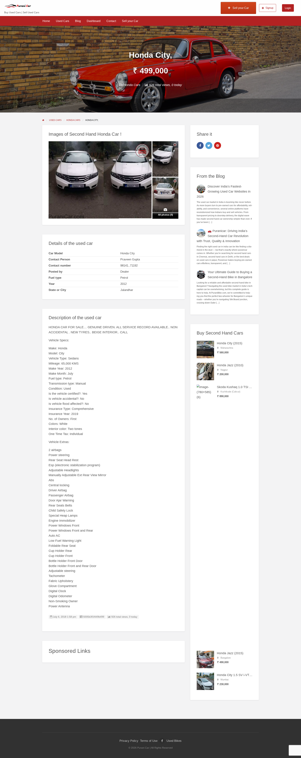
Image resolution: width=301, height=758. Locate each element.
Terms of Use (148, 740)
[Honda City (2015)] (205, 349)
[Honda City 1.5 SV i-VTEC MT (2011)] (205, 681)
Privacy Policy (128, 740)
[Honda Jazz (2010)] (205, 371)
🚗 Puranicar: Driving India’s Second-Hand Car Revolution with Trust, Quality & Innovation (223, 236)
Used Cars (62, 21)
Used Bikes (174, 740)
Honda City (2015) (229, 343)
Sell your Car (240, 7)
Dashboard (94, 21)
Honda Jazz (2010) (230, 365)
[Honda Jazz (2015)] (205, 659)
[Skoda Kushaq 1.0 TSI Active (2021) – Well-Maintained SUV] (205, 515)
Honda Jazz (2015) (230, 653)
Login (288, 7)
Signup (269, 7)
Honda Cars (132, 85)
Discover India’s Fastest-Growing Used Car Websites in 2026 (224, 191)
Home (46, 21)
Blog (78, 21)
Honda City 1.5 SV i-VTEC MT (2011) (243, 675)
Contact (111, 21)
